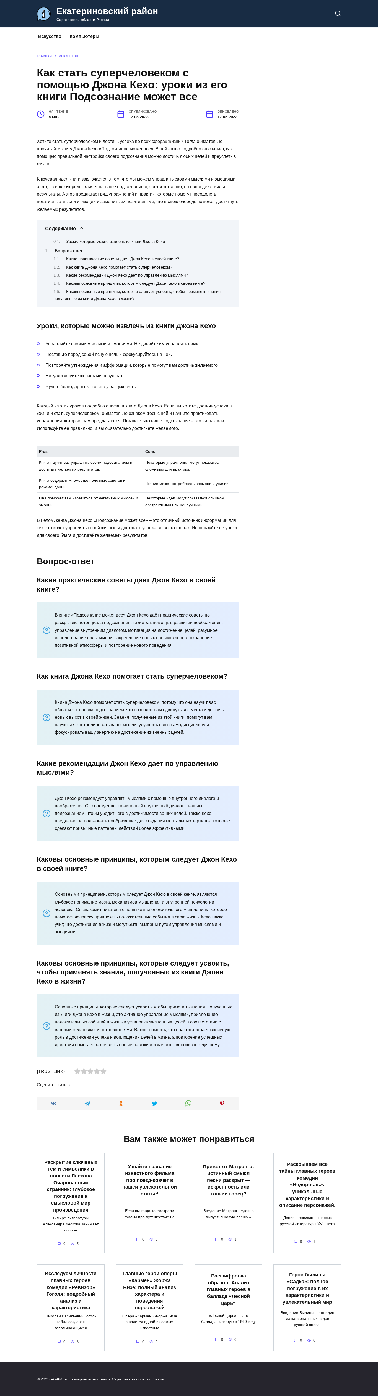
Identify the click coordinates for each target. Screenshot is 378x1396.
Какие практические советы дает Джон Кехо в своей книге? (122, 259)
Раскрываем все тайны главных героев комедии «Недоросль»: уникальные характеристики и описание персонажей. (307, 1184)
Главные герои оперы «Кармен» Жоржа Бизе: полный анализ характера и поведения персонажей (150, 1290)
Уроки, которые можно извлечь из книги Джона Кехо (115, 241)
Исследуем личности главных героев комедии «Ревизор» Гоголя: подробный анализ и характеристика (71, 1290)
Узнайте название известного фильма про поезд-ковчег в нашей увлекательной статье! (149, 1180)
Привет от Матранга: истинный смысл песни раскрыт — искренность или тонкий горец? (228, 1180)
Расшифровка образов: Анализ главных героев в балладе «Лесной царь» (228, 1289)
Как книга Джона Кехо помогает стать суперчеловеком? (119, 267)
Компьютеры (84, 36)
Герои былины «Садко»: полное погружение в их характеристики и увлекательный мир (307, 1288)
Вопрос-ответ (68, 250)
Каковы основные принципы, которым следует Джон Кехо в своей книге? (135, 283)
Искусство (49, 36)
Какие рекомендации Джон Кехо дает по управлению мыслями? (127, 275)
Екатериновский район (107, 11)
